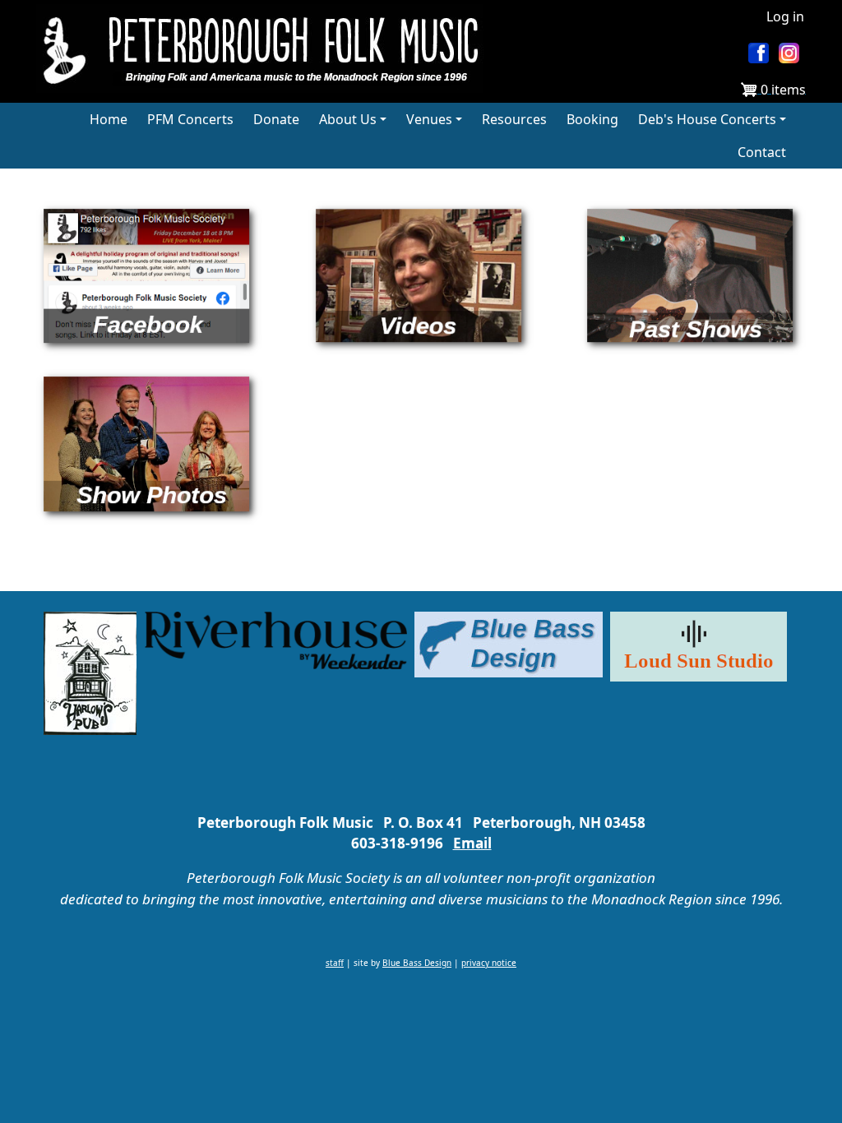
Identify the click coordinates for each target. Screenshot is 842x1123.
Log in (785, 16)
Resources (514, 119)
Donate (276, 119)
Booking (592, 119)
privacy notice (488, 962)
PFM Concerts (190, 119)
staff (335, 962)
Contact (762, 152)
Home (108, 119)
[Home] (266, 48)
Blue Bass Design (416, 962)
